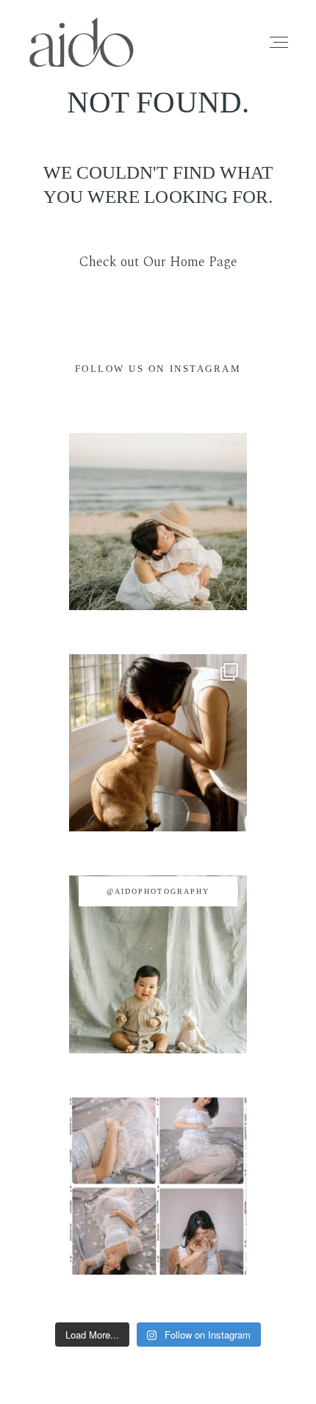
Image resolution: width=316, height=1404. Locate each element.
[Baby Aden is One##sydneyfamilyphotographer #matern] (157, 964)
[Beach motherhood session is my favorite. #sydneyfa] (157, 521)
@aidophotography (158, 891)
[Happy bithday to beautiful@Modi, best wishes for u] (157, 1186)
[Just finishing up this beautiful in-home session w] (157, 742)
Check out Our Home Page (158, 262)
